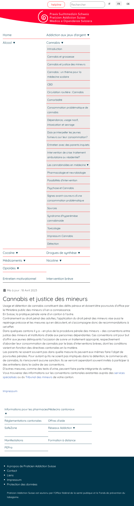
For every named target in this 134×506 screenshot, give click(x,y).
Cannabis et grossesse (60, 56)
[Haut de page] (128, 499)
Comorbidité (54, 99)
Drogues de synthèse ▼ (63, 253)
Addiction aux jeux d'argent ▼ (68, 35)
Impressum (10, 391)
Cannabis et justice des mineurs (66, 64)
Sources (52, 208)
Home (7, 35)
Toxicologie (53, 228)
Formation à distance (62, 440)
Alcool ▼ (9, 43)
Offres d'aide (56, 420)
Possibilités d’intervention (62, 180)
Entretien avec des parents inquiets (68, 144)
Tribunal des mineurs (38, 377)
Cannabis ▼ (55, 43)
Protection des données (22, 484)
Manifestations (14, 440)
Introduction (54, 49)
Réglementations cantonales (23, 420)
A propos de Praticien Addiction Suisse (31, 466)
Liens (10, 475)
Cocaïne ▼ (10, 253)
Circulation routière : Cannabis (65, 92)
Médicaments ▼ (14, 260)
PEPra (8, 447)
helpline (56, 4)
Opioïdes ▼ (11, 268)
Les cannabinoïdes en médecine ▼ (68, 165)
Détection (53, 243)
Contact (12, 470)
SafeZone (11, 428)
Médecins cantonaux (61, 409)
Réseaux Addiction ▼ (61, 428)
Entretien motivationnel (19, 279)
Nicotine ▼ (54, 260)
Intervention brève (59, 279)
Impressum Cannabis (60, 236)
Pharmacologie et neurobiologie (66, 172)
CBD (50, 84)
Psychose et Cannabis (60, 188)
